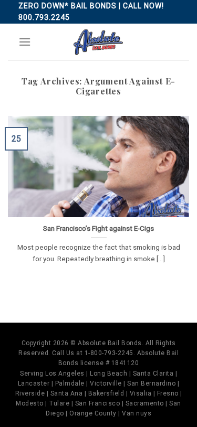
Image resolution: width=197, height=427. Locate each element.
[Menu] (24, 42)
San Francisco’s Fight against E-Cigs (98, 228)
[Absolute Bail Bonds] (98, 42)
